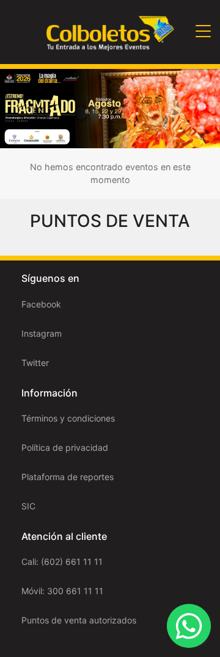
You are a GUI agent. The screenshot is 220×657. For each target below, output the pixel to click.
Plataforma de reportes (67, 477)
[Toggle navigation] (203, 32)
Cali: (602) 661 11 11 (62, 561)
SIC (28, 506)
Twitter (35, 362)
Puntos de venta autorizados (78, 620)
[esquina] (110, 107)
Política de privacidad (64, 447)
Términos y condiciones (68, 418)
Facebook (41, 304)
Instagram (41, 333)
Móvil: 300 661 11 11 (62, 591)
